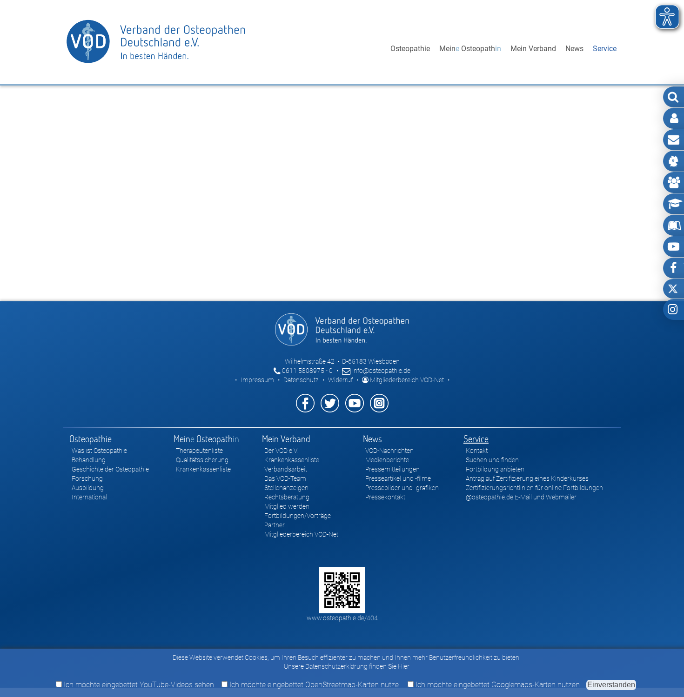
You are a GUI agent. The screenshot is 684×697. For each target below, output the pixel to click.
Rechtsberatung (286, 497)
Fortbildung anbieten (495, 469)
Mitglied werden (286, 506)
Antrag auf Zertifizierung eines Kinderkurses (527, 478)
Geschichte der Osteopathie (110, 469)
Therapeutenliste (199, 450)
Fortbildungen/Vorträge (297, 515)
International (89, 497)
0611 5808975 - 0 (307, 370)
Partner (274, 525)
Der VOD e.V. (281, 450)
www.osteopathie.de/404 (342, 618)
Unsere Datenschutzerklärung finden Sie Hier (346, 666)
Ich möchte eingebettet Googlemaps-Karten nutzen (497, 684)
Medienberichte (387, 460)
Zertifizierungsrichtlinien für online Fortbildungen (534, 487)
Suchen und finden (492, 460)
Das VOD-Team (285, 478)
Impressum (257, 380)
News (574, 48)
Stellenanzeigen (286, 487)
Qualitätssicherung (202, 460)
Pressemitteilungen (392, 469)
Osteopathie (410, 48)
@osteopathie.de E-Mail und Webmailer (521, 497)
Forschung (87, 478)
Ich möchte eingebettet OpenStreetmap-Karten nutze (313, 684)
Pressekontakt (385, 497)
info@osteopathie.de (380, 370)
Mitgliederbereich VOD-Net (406, 380)
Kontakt (477, 450)
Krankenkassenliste (203, 469)
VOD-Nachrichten (389, 450)
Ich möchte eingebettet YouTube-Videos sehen (138, 684)
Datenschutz (301, 380)
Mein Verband (533, 48)
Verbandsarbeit (285, 469)
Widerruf (340, 380)
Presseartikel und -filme (398, 478)
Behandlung (89, 460)
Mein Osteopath (470, 48)
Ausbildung (88, 487)
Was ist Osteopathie (99, 450)
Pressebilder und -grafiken (402, 487)
